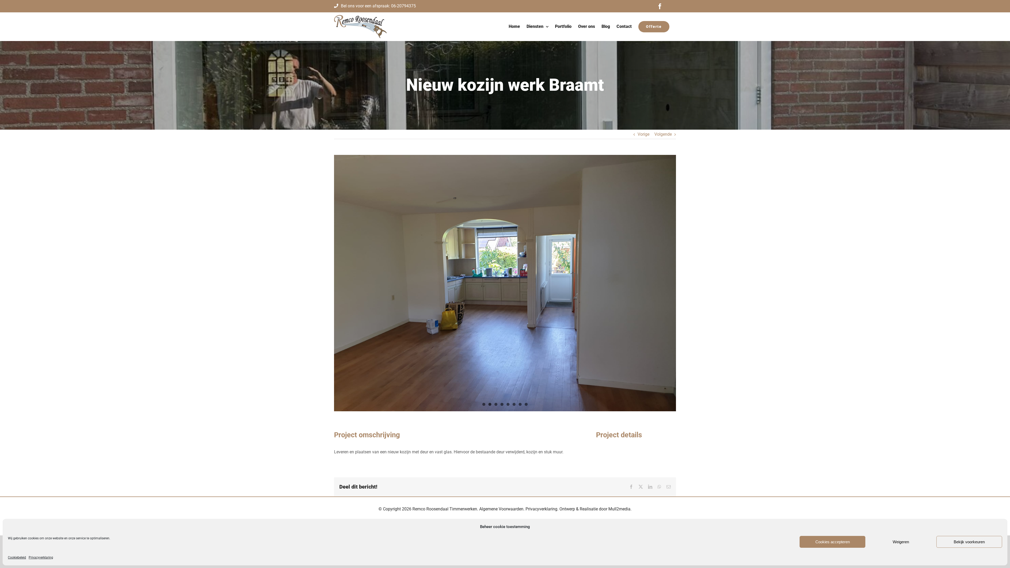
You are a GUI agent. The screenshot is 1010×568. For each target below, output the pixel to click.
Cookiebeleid (17, 557)
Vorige (643, 134)
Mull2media (619, 508)
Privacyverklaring (41, 557)
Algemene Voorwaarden (501, 508)
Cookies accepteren (832, 542)
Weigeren (901, 542)
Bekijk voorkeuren (969, 542)
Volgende (663, 134)
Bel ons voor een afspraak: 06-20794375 (378, 5)
